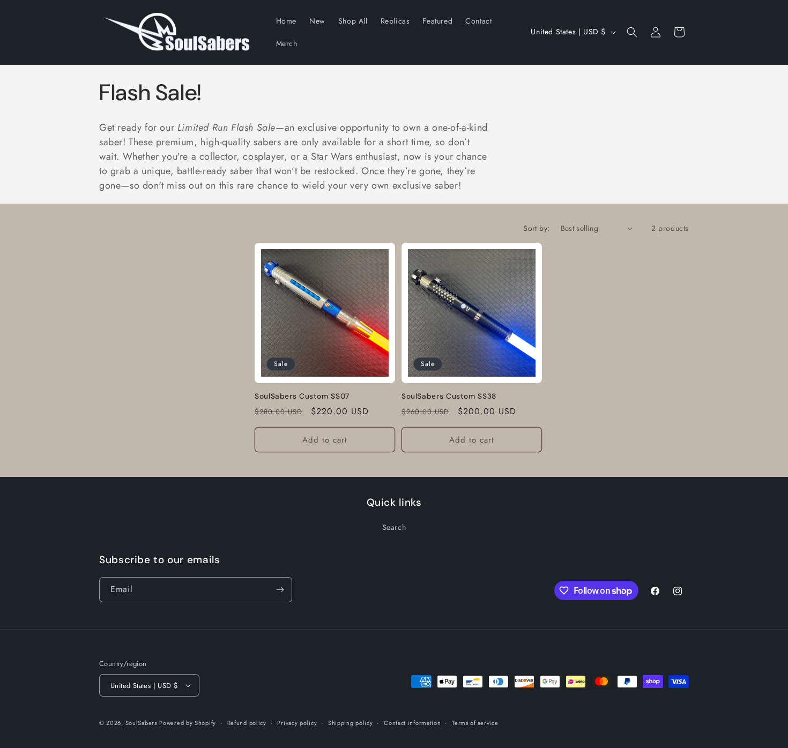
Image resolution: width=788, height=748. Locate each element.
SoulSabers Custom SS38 (449, 396)
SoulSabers (141, 723)
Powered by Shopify (187, 723)
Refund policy (246, 723)
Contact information (412, 723)
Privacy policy (297, 723)
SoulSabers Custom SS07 (302, 396)
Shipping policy (350, 723)
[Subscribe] (280, 589)
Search (394, 527)
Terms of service (475, 723)
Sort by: (536, 228)
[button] (632, 32)
